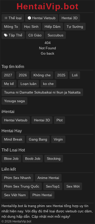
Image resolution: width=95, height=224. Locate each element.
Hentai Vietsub (15, 120)
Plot (59, 120)
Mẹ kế (9, 84)
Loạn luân (28, 84)
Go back (47, 53)
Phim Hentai (42, 195)
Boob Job (32, 158)
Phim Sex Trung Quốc (21, 186)
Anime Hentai (48, 178)
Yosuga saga (14, 101)
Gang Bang (38, 139)
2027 (8, 75)
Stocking (54, 158)
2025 (61, 75)
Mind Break (13, 139)
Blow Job (11, 158)
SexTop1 (53, 186)
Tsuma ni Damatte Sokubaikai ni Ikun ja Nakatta (42, 92)
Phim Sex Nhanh (17, 178)
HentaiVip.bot (47, 6)
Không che (42, 75)
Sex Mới (73, 186)
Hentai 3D (42, 120)
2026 (23, 75)
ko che (48, 84)
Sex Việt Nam (15, 195)
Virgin (58, 139)
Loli (75, 75)
